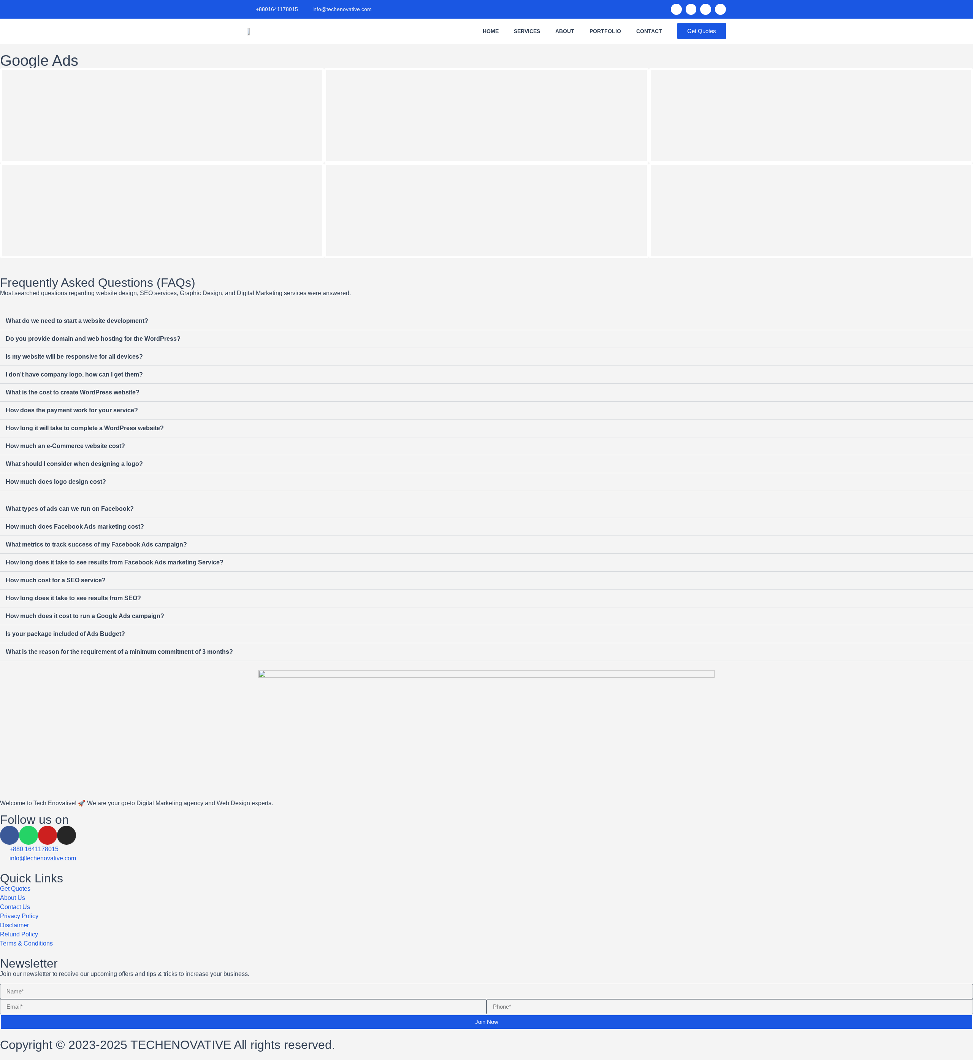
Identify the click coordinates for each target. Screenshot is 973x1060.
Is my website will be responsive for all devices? (74, 356)
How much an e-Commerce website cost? (65, 446)
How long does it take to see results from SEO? (73, 598)
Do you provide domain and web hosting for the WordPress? (93, 338)
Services (527, 31)
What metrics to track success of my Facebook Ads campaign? (96, 544)
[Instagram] (720, 9)
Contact (649, 31)
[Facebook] (676, 9)
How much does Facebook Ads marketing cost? (75, 526)
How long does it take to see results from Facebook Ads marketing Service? (114, 562)
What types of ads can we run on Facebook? (70, 508)
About (564, 31)
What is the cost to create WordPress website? (72, 392)
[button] (486, 321)
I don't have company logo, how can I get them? (74, 374)
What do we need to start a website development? (77, 321)
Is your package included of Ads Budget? (65, 634)
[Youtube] (47, 835)
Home (491, 31)
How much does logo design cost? (56, 481)
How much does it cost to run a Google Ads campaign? (85, 616)
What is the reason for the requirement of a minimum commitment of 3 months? (119, 651)
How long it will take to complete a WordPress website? (85, 428)
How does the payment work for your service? (72, 410)
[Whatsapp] (691, 9)
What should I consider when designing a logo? (74, 464)
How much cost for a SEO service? (56, 580)
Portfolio (605, 31)
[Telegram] (705, 9)
